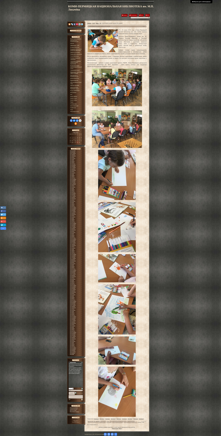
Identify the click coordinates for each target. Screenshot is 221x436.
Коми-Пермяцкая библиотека (130, 422)
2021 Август (72, 315)
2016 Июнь (72, 234)
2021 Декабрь (73, 320)
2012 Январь (72, 168)
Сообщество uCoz (73, 409)
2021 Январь (72, 306)
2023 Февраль (73, 338)
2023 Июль (72, 345)
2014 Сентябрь (73, 207)
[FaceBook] (74, 24)
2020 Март (72, 293)
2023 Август (72, 346)
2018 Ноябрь (72, 272)
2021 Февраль (73, 307)
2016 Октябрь (73, 240)
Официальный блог (74, 407)
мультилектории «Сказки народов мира (96, 422)
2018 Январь (72, 259)
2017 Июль (72, 251)
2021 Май (72, 311)
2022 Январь (72, 321)
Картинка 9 (141, 418)
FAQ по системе (73, 410)
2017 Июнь (72, 250)
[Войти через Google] (80, 120)
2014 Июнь (72, 203)
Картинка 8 (135, 418)
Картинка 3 (107, 418)
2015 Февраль (73, 214)
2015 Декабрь (73, 227)
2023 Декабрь (73, 351)
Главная (89, 23)
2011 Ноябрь (72, 166)
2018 (93, 23)
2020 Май (72, 295)
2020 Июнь (72, 297)
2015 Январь (72, 212)
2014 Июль (72, 205)
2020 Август (72, 299)
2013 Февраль (73, 184)
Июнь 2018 (75, 132)
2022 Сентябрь (73, 332)
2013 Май (72, 188)
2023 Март (72, 340)
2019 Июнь (72, 281)
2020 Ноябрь (72, 303)
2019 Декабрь (73, 289)
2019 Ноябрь (72, 288)
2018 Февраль (73, 260)
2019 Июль (72, 282)
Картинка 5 (119, 418)
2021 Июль (72, 314)
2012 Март (72, 171)
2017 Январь (72, 244)
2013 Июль (72, 190)
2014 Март (72, 199)
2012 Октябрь (73, 180)
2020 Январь (72, 290)
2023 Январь (72, 337)
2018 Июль (72, 267)
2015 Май (72, 218)
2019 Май (72, 280)
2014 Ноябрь (72, 210)
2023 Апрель (72, 341)
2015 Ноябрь (72, 225)
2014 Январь (72, 197)
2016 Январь (72, 228)
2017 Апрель (72, 247)
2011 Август (72, 163)
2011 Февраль (73, 155)
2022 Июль (72, 329)
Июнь (97, 23)
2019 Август (72, 284)
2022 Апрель (72, 325)
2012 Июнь (72, 175)
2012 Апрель (72, 172)
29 (77, 142)
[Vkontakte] (79, 24)
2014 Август (72, 206)
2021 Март (72, 308)
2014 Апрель (72, 201)
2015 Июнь (72, 219)
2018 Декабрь (73, 273)
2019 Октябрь (73, 286)
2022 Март (72, 324)
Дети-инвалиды (131, 421)
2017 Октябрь (73, 255)
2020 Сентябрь (73, 301)
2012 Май (72, 174)
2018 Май (72, 264)
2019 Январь (72, 275)
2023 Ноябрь (72, 350)
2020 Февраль (73, 292)
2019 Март (72, 277)
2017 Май (72, 249)
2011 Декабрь (73, 167)
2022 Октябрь (73, 333)
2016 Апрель (72, 232)
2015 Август (72, 221)
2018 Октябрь (73, 271)
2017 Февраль (73, 245)
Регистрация (115, 428)
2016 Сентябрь (73, 238)
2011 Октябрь (73, 164)
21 (75, 140)
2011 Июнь (72, 161)
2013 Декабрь (73, 196)
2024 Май (72, 354)
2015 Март (72, 215)
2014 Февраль (73, 198)
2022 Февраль (73, 323)
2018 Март (72, 262)
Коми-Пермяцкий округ (117, 422)
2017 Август (72, 253)
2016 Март (72, 231)
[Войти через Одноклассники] (75, 123)
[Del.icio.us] (72, 24)
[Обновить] (82, 388)
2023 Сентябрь (73, 347)
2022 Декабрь (73, 336)
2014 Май (72, 202)
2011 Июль (72, 162)
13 (74, 139)
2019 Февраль (73, 276)
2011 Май (72, 159)
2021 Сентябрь (73, 316)
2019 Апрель (72, 279)
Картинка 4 (113, 418)
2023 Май (72, 342)
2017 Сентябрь (73, 254)
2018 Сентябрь (73, 269)
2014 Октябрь (73, 209)
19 (72, 140)
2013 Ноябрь (72, 194)
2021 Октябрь (73, 317)
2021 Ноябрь (72, 319)
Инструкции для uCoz (74, 411)
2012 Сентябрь (73, 179)
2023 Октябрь (73, 349)
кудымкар (109, 422)
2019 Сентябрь (73, 285)
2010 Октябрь (73, 150)
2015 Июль (72, 220)
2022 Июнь (72, 328)
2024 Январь (72, 353)
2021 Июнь (72, 312)
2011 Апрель (72, 158)
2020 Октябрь (73, 302)
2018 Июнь (72, 266)
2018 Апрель (72, 263)
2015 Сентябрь (73, 223)
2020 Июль (72, 298)
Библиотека (103, 421)
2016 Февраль (73, 229)
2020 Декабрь (73, 305)
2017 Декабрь (73, 258)
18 (70, 140)
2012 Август (72, 177)
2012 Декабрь (73, 183)
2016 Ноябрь (72, 241)
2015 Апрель (72, 216)
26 (72, 142)
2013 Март (72, 185)
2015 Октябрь (73, 224)
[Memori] (77, 24)
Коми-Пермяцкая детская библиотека (118, 421)
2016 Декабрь (73, 242)
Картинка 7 (130, 418)
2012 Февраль (73, 170)
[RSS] (69, 24)
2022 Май (72, 327)
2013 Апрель (72, 186)
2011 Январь (72, 154)
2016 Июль (72, 236)
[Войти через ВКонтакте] (74, 120)
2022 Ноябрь (72, 334)
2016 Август (72, 237)
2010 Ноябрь (72, 151)
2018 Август (72, 268)
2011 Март (72, 157)
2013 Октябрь (73, 193)
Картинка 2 (102, 418)
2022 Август (72, 330)
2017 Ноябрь (72, 257)
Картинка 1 (96, 418)
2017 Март (72, 246)
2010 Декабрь (73, 153)
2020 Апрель (72, 294)
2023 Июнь (72, 343)
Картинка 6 (124, 418)
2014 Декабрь (73, 211)
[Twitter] (82, 24)
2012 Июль (72, 176)
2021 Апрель (72, 310)
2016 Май (72, 233)
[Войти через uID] (71, 120)
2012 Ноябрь (72, 181)
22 (77, 140)
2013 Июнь (72, 189)
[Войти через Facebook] (77, 120)
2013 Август (72, 192)
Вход (120, 428)
